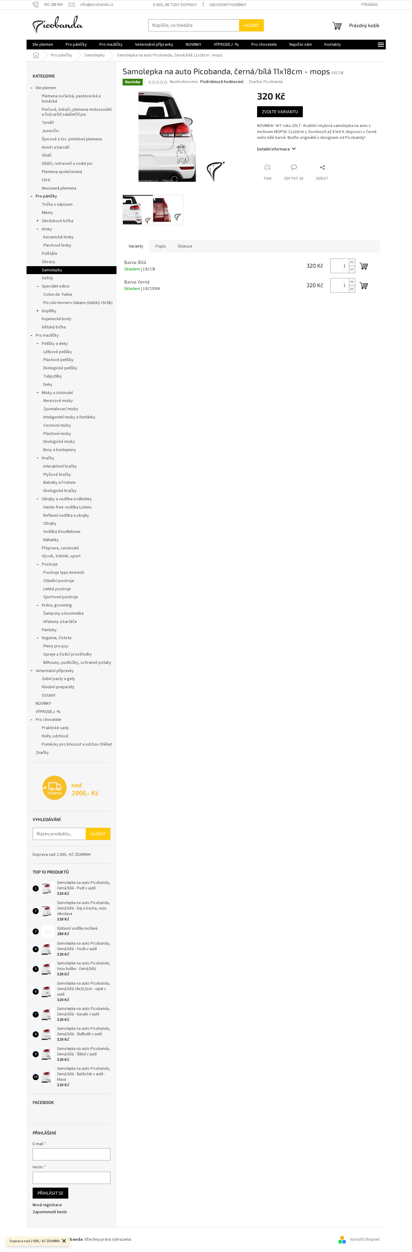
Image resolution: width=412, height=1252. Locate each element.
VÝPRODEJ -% (48, 712)
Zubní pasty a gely (58, 679)
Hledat (251, 25)
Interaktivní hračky (60, 466)
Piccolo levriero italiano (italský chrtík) (78, 303)
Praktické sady (55, 728)
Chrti (46, 180)
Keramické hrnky (58, 237)
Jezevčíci (50, 131)
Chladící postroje (58, 581)
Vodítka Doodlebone (62, 532)
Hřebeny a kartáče (60, 622)
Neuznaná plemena (59, 188)
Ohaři (47, 155)
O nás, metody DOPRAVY (175, 5)
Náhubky (51, 540)
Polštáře (49, 254)
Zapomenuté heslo (50, 1212)
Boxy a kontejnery (59, 450)
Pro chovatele (48, 720)
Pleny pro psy (55, 646)
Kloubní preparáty (58, 687)
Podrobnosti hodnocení (221, 82)
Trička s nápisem (57, 204)
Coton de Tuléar (58, 294)
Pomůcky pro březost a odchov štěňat (77, 744)
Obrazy (48, 262)
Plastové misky (57, 434)
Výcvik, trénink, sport (61, 556)
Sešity (47, 278)
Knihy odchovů (55, 736)
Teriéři (48, 123)
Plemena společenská (62, 172)
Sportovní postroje (60, 597)
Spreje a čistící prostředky (67, 654)
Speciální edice (56, 286)
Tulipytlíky (52, 376)
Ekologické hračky (60, 491)
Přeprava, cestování (60, 548)
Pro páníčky (46, 196)
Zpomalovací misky (60, 409)
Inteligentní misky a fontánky (69, 417)
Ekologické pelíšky (60, 368)
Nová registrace (47, 1205)
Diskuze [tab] (185, 246)
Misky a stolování (57, 393)
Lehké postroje (57, 589)
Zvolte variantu (280, 111)
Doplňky (49, 311)
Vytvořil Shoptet (365, 1239)
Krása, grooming (57, 605)
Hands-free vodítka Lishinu (67, 507)
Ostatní (48, 695)
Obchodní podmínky (227, 5)
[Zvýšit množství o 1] (352, 262)
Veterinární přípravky (55, 671)
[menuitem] (43, 44)
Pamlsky (49, 630)
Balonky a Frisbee (59, 482)
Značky (42, 753)
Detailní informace (273, 149)
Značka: (266, 82)
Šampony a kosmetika (63, 613)
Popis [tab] (161, 246)
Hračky (48, 458)
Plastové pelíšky (58, 360)
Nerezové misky (58, 401)
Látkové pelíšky (57, 352)
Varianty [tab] (136, 246)
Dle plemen (46, 88)
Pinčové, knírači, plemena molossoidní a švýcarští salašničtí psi (77, 112)
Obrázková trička (57, 221)
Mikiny (47, 213)
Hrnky (47, 229)
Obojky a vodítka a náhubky (67, 499)
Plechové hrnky (57, 245)
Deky (47, 385)
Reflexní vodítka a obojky (66, 515)
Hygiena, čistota (56, 638)
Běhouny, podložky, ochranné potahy (77, 663)
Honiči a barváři (56, 147)
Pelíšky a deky (55, 344)
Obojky (49, 523)
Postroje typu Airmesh (63, 573)
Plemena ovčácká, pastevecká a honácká (71, 98)
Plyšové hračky (57, 475)
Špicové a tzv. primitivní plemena (72, 139)
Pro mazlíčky (47, 335)
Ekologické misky (59, 442)
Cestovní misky (57, 425)
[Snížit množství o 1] (352, 269)
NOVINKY (43, 703)
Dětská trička (54, 327)
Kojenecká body (56, 319)
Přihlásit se (50, 1193)
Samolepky (52, 270)
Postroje (50, 564)
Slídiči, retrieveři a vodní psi (67, 164)
